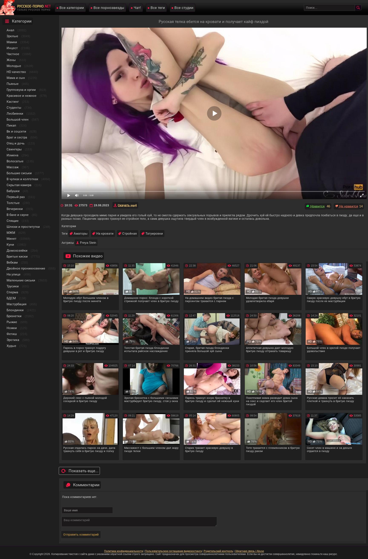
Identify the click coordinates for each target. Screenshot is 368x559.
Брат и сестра (17, 137)
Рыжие (12, 322)
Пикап (11, 125)
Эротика (13, 340)
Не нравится (348, 206)
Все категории (71, 8)
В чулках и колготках (22, 179)
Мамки (12, 42)
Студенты (14, 107)
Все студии (183, 8)
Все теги (158, 8)
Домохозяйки (17, 250)
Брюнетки (14, 316)
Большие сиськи (19, 173)
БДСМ (11, 298)
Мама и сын (16, 78)
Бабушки (13, 191)
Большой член (18, 119)
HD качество (16, 72)
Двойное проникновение (26, 268)
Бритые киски (17, 256)
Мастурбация (16, 304)
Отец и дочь (15, 143)
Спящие (13, 220)
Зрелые (12, 36)
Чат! (137, 8)
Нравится (317, 206)
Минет (11, 238)
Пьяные (13, 84)
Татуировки (154, 233)
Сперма (12, 292)
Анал (10, 30)
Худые (11, 346)
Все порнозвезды (108, 8)
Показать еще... (83, 471)
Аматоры (81, 233)
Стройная (129, 233)
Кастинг (13, 101)
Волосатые (15, 161)
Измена (12, 155)
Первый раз (16, 197)
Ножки (12, 328)
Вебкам (12, 262)
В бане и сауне (18, 215)
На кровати (105, 233)
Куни (10, 244)
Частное (13, 54)
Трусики (13, 286)
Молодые (14, 66)
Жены (11, 60)
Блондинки (15, 310)
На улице (13, 274)
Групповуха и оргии (21, 89)
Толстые (13, 203)
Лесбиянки (15, 113)
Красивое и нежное (21, 95)
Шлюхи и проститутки (23, 226)
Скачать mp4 (127, 205)
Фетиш (12, 334)
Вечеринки (15, 209)
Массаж (13, 167)
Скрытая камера (19, 185)
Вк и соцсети (16, 131)
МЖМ (11, 232)
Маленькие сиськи (21, 280)
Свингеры (14, 149)
